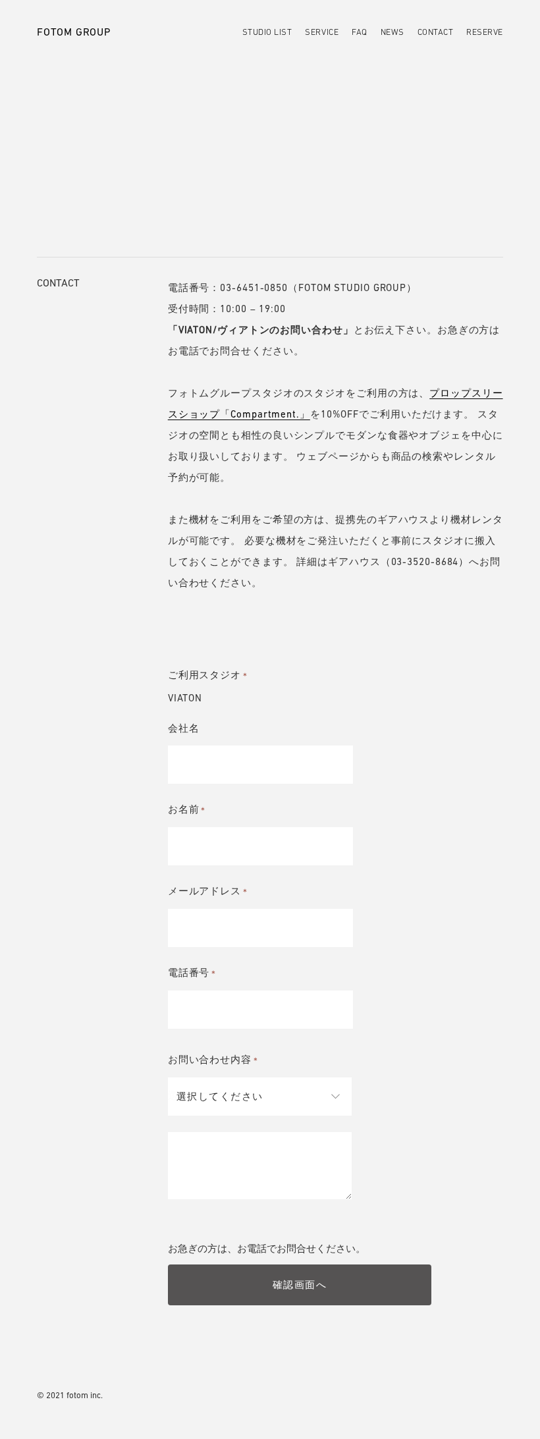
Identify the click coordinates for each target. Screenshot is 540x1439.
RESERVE (484, 32)
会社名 (184, 728)
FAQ (359, 32)
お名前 (188, 809)
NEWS (392, 32)
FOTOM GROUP (74, 32)
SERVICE (321, 32)
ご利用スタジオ (209, 674)
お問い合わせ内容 (214, 1059)
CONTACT (436, 32)
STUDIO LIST (267, 32)
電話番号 (193, 972)
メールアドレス (209, 890)
